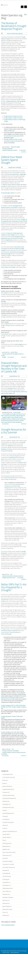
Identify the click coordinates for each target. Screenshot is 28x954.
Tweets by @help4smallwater (8, 925)
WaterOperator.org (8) (7, 909)
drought (4, 150)
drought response (19, 417)
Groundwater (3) (6, 819)
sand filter (21, 420)
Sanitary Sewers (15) (7, 855)
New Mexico (23, 184)
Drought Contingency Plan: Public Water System (12, 732)
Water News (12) (6, 900)
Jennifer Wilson (14, 352)
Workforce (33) (6, 915)
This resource (4, 303)
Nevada (18, 184)
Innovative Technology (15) (8, 822)
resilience (16, 420)
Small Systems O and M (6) (8, 864)
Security (3, 355)
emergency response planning (18, 419)
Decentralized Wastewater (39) (9, 798)
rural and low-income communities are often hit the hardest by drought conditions (12, 248)
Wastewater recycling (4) (8, 897)
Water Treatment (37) (7, 906)
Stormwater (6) (6, 870)
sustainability (4, 754)
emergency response (6, 419)
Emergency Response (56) (8, 807)
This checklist (4, 293)
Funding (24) (5, 816)
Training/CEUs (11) (6, 882)
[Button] (25, 7)
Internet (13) (5, 825)
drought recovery (10, 417)
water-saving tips (19, 344)
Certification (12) (6, 792)
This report (3, 315)
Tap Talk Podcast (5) (7, 876)
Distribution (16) (6, 801)
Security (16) (5, 858)
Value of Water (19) (7, 891)
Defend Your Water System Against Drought (11, 159)
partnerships (11, 420)
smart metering (8, 450)
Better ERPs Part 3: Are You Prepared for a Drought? (13, 587)
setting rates (10, 445)
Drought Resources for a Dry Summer (13, 431)
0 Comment (22, 150)
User (11, 574)
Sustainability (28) (6, 873)
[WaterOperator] (4, 4)
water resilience (13, 150)
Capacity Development (7, 354)
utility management (17, 422)
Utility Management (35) (7, 888)
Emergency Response (18, 354)
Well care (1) (5, 912)
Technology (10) (6, 879)
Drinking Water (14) (7, 804)
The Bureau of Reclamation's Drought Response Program (13, 26)
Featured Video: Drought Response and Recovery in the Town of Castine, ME (13, 367)
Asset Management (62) (8, 774)
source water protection (6, 422)
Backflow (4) (5, 780)
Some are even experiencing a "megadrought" (15, 174)
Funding (4, 148)
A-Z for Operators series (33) (9, 777)
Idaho (4, 186)
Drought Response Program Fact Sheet (13, 116)
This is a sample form (6, 323)
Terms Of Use (5, 952)
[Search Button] (22, 7)
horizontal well (4, 420)
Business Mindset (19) (7, 786)
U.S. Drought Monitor (8, 240)
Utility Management (20, 415)
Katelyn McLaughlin (15, 147)
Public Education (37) (7, 843)
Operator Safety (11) (7, 837)
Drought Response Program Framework (13, 118)
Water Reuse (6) (6, 903)
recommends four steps (9, 477)
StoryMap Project (12, 388)
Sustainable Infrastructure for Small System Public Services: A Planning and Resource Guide (13, 697)
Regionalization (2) (6, 846)
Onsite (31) (5, 828)
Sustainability (9, 148)
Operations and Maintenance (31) (10, 831)
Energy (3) (5, 810)
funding (8, 150)
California (4, 184)
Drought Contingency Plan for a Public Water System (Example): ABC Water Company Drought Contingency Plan (13, 707)
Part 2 (2, 700)
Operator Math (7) (6, 834)
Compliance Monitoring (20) (8, 795)
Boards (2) (5, 783)
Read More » (23, 151)
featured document (10, 577)
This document (4, 334)
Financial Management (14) (8, 813)
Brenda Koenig (16, 412)
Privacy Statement (14, 952)
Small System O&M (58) (7, 861)
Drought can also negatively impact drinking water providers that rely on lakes (14, 221)
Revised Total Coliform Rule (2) (9, 852)
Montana (13, 184)
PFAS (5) (4, 840)
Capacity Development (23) (8, 789)
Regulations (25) (6, 849)
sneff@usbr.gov (11, 130)
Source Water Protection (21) (9, 867)
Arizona (9, 184)
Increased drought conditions (8, 193)
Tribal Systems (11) (6, 885)
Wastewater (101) (6, 894)
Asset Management (6, 414)
